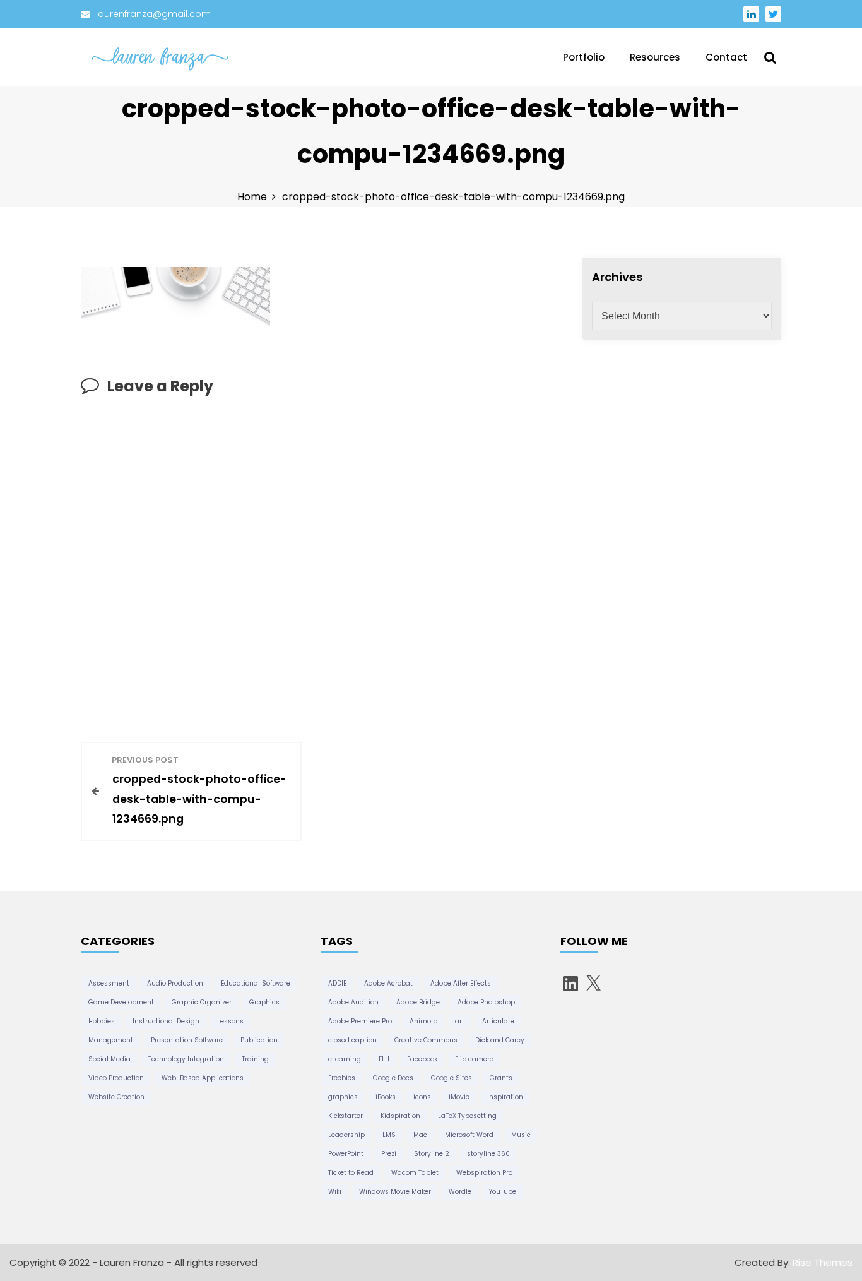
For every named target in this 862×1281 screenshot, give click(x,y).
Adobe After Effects (460, 983)
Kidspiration (400, 1116)
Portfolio (584, 57)
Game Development (121, 1002)
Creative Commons (426, 1040)
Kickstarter (345, 1116)
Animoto (423, 1021)
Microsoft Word (469, 1135)
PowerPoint (345, 1154)
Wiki (334, 1191)
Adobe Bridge (418, 1002)
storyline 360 (488, 1154)
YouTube (502, 1191)
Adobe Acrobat (388, 983)
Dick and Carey (499, 1040)
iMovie (459, 1097)
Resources (655, 57)
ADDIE (337, 983)
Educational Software (255, 983)
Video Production (116, 1078)
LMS (389, 1135)
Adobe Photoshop (486, 1002)
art (459, 1021)
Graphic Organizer (202, 1002)
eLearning (344, 1059)
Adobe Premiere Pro (360, 1021)
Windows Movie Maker (395, 1191)
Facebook (422, 1059)
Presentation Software (187, 1040)
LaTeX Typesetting (467, 1116)
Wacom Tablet (415, 1172)
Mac (420, 1135)
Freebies (341, 1078)
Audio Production (175, 983)
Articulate (498, 1021)
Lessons (230, 1021)
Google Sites (451, 1078)
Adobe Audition (353, 1002)
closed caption (352, 1040)
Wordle (460, 1191)
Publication (259, 1040)
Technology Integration (186, 1059)
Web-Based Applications (203, 1078)
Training (255, 1059)
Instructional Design (166, 1021)
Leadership (346, 1135)
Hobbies (101, 1021)
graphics (343, 1097)
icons (422, 1097)
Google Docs (393, 1078)
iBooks (385, 1097)
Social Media (109, 1059)
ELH (384, 1059)
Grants (501, 1078)
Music (521, 1135)
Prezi (388, 1154)
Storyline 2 (431, 1154)
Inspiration (505, 1097)
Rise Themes (823, 1262)
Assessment (108, 983)
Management (110, 1040)
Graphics (264, 1002)
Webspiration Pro (484, 1172)
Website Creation (116, 1097)
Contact (726, 57)
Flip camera (474, 1059)
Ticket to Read (351, 1172)
